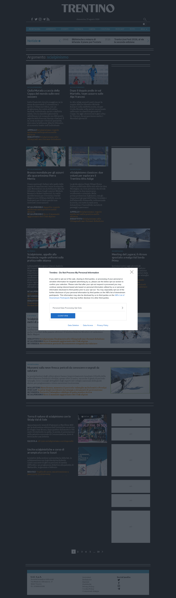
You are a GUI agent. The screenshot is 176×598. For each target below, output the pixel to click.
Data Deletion (73, 325)
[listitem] (88, 307)
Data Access (88, 325)
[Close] (132, 272)
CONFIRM (63, 316)
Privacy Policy (102, 325)
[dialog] (88, 299)
